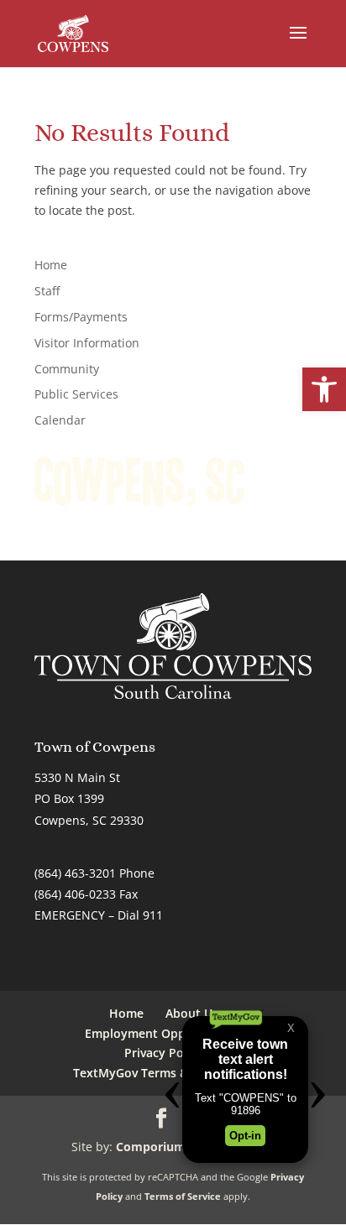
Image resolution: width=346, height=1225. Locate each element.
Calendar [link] (60, 420)
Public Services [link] (76, 394)
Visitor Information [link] (86, 343)
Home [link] (50, 265)
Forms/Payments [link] (81, 317)
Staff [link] (47, 291)
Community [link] (66, 369)
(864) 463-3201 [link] (75, 873)
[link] (324, 389)
